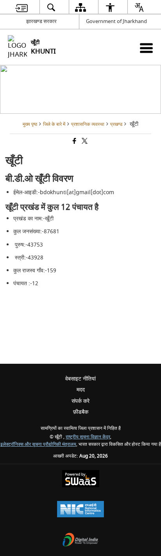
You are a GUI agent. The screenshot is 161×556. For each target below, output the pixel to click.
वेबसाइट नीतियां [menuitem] (80, 379)
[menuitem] (21, 7)
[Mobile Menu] (146, 48)
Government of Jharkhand (116, 21)
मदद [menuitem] (81, 390)
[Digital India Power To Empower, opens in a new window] (80, 540)
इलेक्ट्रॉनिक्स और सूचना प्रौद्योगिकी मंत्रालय (38, 444)
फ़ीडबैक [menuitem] (80, 412)
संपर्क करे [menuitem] (80, 401)
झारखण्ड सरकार (41, 21)
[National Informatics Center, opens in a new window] (80, 510)
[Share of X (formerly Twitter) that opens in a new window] (84, 142)
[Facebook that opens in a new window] (74, 142)
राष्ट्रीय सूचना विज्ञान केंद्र (88, 437)
